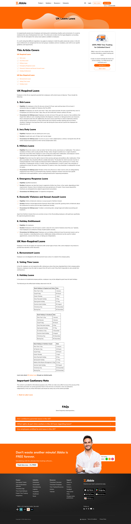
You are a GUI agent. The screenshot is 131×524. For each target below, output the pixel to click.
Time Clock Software (21, 491)
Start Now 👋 (102, 65)
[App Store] (89, 490)
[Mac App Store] (89, 494)
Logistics (35, 489)
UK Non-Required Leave (26, 75)
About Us (69, 482)
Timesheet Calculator (56, 482)
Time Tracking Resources (56, 487)
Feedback (69, 489)
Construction (36, 484)
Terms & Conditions (92, 519)
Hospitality (36, 491)
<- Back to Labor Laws (25, 395)
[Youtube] (91, 509)
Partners (69, 487)
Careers (69, 484)
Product (40, 3)
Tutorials (52, 491)
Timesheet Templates (56, 484)
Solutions (48, 3)
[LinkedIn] (84, 509)
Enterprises (36, 482)
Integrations (19, 495)
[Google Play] (100, 490)
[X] (93, 509)
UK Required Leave (24, 54)
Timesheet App (20, 489)
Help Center (70, 491)
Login (89, 3)
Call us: (109, 5)
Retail (34, 496)
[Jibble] (21, 3)
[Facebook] (86, 509)
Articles (52, 489)
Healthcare (36, 494)
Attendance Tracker (21, 482)
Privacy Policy (103, 519)
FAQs (68, 494)
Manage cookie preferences (71, 497)
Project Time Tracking (22, 493)
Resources (57, 3)
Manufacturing (37, 487)
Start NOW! (107, 3)
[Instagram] (88, 509)
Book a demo (97, 3)
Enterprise (66, 3)
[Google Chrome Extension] (89, 498)
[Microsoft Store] (100, 494)
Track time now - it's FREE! (26, 465)
